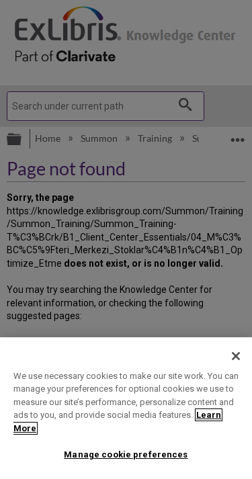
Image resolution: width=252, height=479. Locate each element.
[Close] (236, 356)
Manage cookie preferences (125, 454)
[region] (126, 408)
